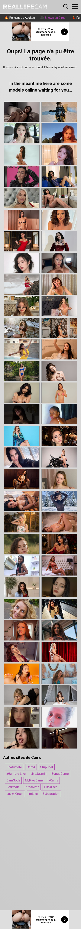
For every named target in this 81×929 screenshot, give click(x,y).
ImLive (33, 794)
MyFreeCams (34, 780)
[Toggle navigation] (75, 6)
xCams (53, 780)
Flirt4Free (50, 787)
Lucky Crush (14, 794)
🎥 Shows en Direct (53, 17)
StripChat (46, 767)
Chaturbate (14, 767)
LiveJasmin (39, 773)
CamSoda (13, 780)
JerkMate (13, 787)
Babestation (51, 794)
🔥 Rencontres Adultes (20, 17)
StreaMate (31, 787)
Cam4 (31, 767)
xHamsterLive (16, 773)
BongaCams (60, 773)
